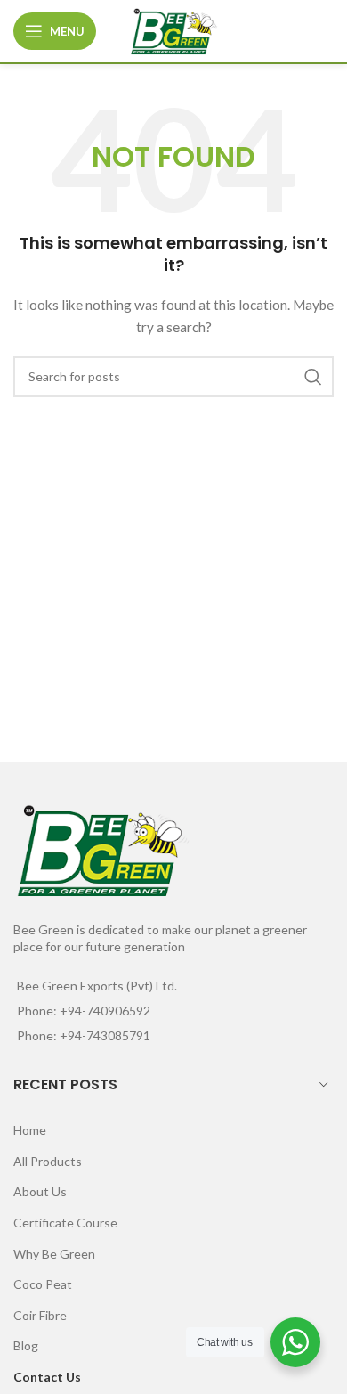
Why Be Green (54, 1253)
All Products (47, 1161)
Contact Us (47, 1376)
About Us (40, 1191)
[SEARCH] (313, 376)
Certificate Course (65, 1222)
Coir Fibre (40, 1315)
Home (29, 1129)
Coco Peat (42, 1284)
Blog (25, 1345)
